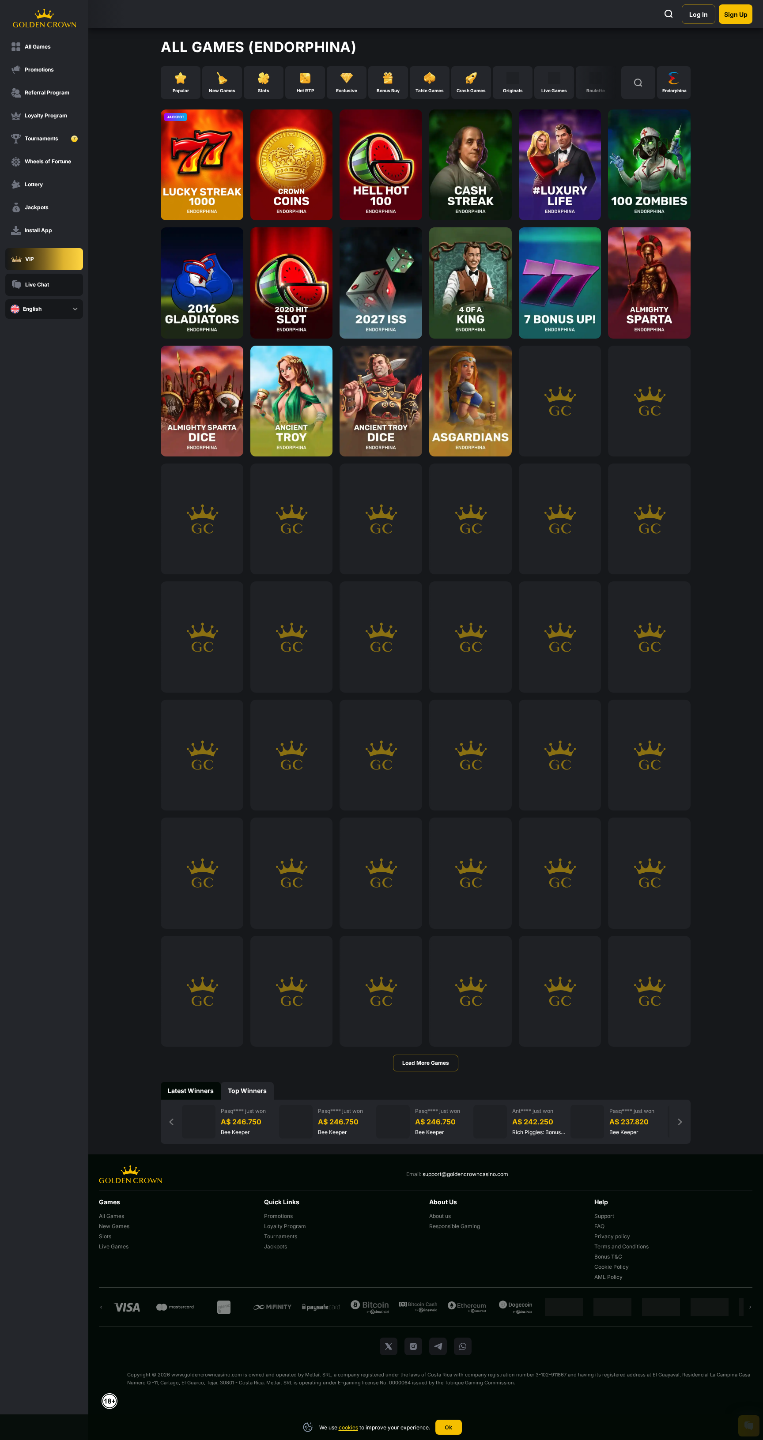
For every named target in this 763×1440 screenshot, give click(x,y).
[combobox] (44, 309)
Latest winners (191, 1090)
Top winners (247, 1090)
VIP (29, 259)
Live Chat (37, 284)
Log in (698, 14)
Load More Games (425, 1062)
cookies (348, 1427)
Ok (448, 1427)
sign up (736, 14)
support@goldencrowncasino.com (465, 1174)
